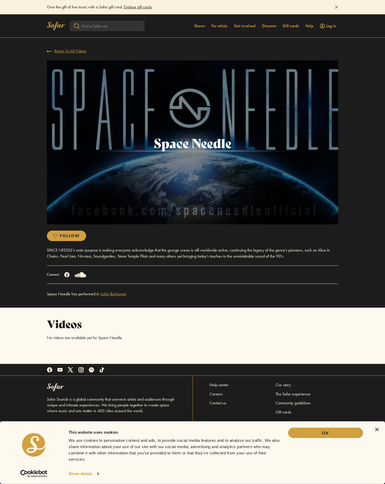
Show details (80, 473)
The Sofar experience (293, 394)
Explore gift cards (138, 7)
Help (309, 26)
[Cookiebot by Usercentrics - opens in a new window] (34, 474)
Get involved (244, 26)
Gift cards (291, 26)
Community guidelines (293, 403)
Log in (331, 26)
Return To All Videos (70, 51)
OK (325, 433)
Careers (216, 394)
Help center (219, 385)
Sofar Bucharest (113, 294)
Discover (269, 26)
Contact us (218, 403)
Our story (283, 385)
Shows (199, 26)
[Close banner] (377, 429)
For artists (219, 26)
